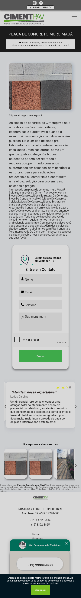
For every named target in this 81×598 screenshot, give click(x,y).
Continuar (40, 590)
